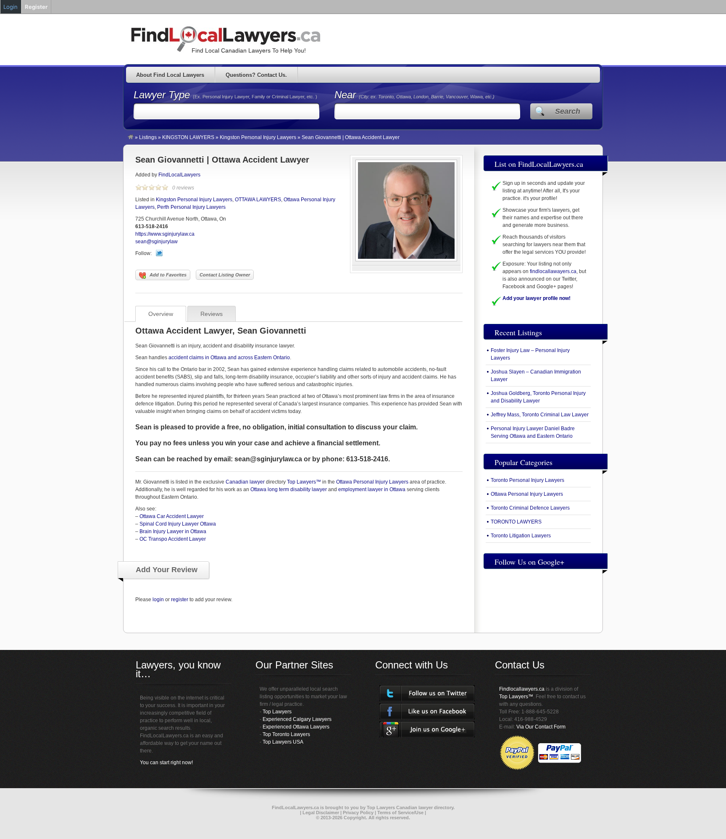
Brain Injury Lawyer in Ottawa (172, 531)
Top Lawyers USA (283, 742)
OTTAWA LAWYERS (258, 200)
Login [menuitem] (10, 6)
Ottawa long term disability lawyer (288, 489)
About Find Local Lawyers (170, 75)
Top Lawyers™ (304, 482)
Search (567, 111)
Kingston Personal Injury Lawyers (258, 137)
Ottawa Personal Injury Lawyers (372, 482)
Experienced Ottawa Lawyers (296, 727)
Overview (160, 313)
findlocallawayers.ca (553, 271)
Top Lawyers (277, 712)
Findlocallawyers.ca (521, 689)
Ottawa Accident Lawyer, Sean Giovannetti (220, 330)
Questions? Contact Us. (256, 75)
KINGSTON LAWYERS (188, 137)
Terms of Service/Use (400, 812)
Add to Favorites (168, 274)
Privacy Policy (358, 812)
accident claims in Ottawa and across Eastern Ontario (229, 357)
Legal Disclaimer (320, 812)
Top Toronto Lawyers (286, 734)
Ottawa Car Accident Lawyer (171, 516)
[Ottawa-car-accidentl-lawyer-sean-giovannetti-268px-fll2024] (406, 260)
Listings (148, 137)
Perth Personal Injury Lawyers (191, 207)
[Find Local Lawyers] (131, 137)
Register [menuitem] (36, 6)
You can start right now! (166, 762)
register (179, 599)
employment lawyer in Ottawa (371, 489)
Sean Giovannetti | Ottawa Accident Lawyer (222, 159)
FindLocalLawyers (179, 175)
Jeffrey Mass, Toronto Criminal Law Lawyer (540, 415)
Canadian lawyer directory (424, 807)
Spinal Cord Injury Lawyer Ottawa (177, 524)
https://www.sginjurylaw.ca (165, 234)
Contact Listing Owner (225, 274)
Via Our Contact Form (541, 727)
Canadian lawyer (245, 482)
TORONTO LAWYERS (516, 522)
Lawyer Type (163, 94)
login (158, 599)
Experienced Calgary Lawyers (297, 719)
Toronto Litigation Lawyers (521, 536)
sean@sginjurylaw (156, 242)
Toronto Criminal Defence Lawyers (530, 508)
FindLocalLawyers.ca (295, 807)
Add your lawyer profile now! (536, 298)
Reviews (211, 313)
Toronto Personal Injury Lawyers (527, 480)
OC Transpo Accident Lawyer (172, 539)
